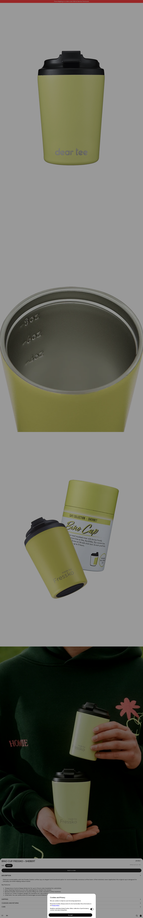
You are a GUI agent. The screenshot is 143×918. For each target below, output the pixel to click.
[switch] (91, 909)
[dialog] (71, 906)
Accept (70, 915)
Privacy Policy (55, 905)
